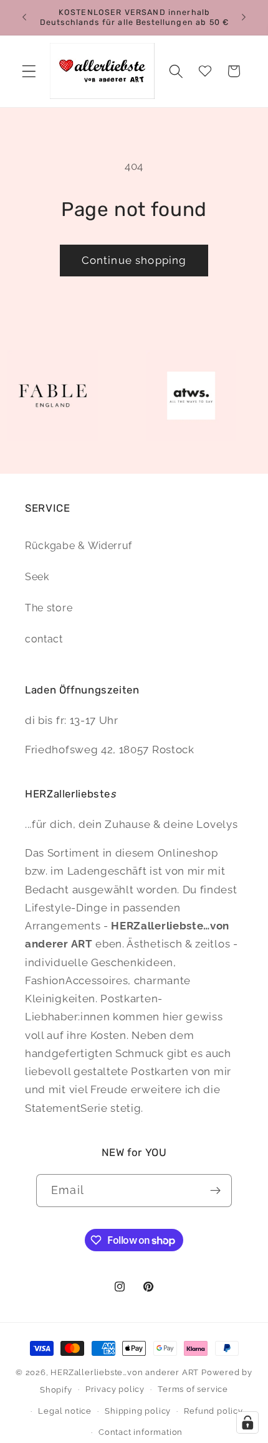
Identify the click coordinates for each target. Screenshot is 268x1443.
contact (44, 639)
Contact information (140, 1432)
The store (48, 608)
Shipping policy (138, 1411)
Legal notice (65, 1411)
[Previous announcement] (24, 17)
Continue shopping (134, 260)
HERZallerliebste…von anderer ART (124, 1372)
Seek (37, 577)
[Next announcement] (243, 17)
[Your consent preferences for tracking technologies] (247, 1422)
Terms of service (193, 1389)
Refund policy (213, 1411)
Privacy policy (115, 1389)
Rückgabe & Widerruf (78, 546)
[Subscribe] (215, 1191)
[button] (29, 71)
